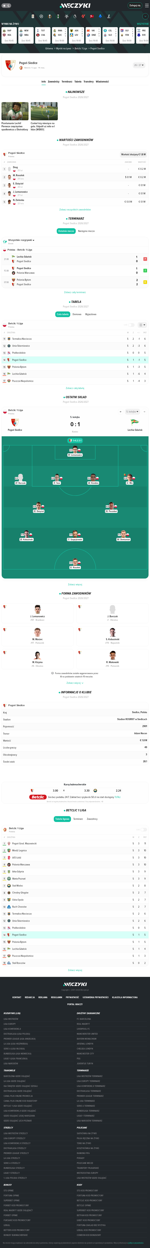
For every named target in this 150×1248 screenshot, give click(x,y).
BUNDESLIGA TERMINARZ (88, 1110)
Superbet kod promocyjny (90, 1210)
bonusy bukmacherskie (16, 1235)
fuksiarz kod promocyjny (17, 1220)
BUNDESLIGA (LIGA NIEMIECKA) (17, 1053)
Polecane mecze (85, 1163)
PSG (78, 1058)
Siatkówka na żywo (87, 1133)
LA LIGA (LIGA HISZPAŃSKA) (16, 1043)
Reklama (42, 997)
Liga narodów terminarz (89, 1120)
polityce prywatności (135, 1242)
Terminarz (67, 81)
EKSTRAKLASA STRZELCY (15, 1148)
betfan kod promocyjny (89, 1215)
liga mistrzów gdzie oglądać (91, 1178)
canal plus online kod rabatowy (20, 1101)
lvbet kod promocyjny (88, 1220)
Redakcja (30, 997)
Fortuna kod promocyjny (90, 1195)
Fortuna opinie (11, 1195)
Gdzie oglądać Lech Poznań (17, 1120)
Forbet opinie (11, 1215)
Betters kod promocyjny (17, 1230)
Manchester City (85, 1053)
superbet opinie (12, 1200)
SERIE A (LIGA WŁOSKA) (14, 1048)
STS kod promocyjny (87, 1190)
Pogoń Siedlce (97, 48)
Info (44, 81)
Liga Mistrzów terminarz (89, 1076)
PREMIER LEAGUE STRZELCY (16, 1153)
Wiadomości (102, 81)
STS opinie (9, 1190)
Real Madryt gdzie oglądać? (18, 1210)
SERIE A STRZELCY (12, 1163)
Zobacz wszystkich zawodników (75, 209)
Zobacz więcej (75, 584)
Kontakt (16, 997)
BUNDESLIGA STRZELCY (14, 1168)
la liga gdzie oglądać (15, 1081)
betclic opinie (84, 1205)
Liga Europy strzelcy (14, 1138)
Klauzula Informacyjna (125, 997)
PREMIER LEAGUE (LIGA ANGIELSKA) (19, 1038)
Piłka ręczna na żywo (88, 1138)
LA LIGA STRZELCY (12, 1158)
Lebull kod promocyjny (89, 1230)
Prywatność (72, 997)
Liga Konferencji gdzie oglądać (20, 1110)
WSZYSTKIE (143, 23)
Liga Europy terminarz (88, 1081)
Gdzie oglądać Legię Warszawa (19, 1115)
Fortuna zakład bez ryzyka (91, 1225)
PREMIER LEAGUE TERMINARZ (90, 1096)
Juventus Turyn (85, 1063)
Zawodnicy (53, 81)
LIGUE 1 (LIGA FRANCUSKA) (15, 1058)
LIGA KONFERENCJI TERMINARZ (91, 1086)
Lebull (7, 1225)
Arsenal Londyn (85, 1043)
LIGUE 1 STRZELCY (12, 1173)
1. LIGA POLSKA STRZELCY (15, 1178)
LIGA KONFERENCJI (12, 1028)
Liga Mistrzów (11, 1019)
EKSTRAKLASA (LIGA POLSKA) (17, 1033)
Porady (81, 1158)
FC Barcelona (84, 1019)
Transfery (89, 81)
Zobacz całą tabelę (75, 388)
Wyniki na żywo (10, 23)
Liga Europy (10, 1024)
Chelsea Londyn (85, 1048)
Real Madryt (83, 1024)
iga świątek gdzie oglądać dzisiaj (21, 1086)
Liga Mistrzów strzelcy (16, 1133)
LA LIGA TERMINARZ (86, 1101)
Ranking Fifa (83, 1153)
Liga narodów (11, 1063)
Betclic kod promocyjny (89, 1200)
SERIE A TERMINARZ (86, 1105)
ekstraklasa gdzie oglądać (18, 1091)
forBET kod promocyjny (16, 1205)
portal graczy (75, 1004)
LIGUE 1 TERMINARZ (85, 1115)
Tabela (77, 81)
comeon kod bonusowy (89, 1235)
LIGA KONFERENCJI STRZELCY (17, 1143)
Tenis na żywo (84, 1143)
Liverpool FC (83, 1028)
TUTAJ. (118, 797)
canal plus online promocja (18, 1096)
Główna (49, 48)
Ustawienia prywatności (95, 997)
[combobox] (139, 65)
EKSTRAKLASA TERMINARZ (89, 1091)
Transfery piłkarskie (88, 1168)
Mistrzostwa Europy (87, 1173)
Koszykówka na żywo (88, 1148)
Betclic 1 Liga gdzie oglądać (18, 1105)
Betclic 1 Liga (81, 48)
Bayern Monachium (86, 1038)
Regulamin (56, 997)
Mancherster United (87, 1033)
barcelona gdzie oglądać (17, 1076)
